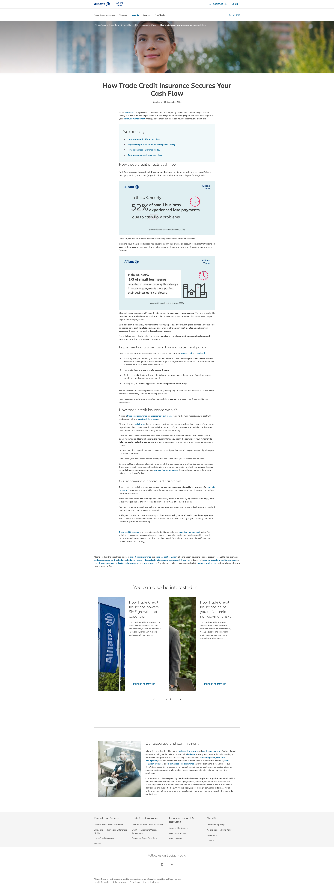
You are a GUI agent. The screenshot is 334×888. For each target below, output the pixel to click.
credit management (229, 560)
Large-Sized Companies (104, 838)
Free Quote (160, 15)
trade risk (185, 560)
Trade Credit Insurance (104, 15)
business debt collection (166, 557)
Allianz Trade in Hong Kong (219, 830)
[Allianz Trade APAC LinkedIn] (161, 864)
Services (146, 15)
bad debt (122, 560)
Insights (135, 15)
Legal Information (102, 882)
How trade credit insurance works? (144, 150)
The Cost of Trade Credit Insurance (147, 824)
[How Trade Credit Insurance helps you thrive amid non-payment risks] (182, 644)
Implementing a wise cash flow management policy (151, 144)
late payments (150, 563)
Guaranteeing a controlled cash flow (145, 155)
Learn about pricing (216, 824)
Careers (210, 840)
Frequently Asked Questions (144, 838)
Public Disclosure (151, 882)
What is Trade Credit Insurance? (108, 824)
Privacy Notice (119, 882)
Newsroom (212, 835)
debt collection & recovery (156, 560)
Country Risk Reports (178, 828)
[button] (234, 14)
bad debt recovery (135, 560)
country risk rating (211, 560)
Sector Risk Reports (178, 833)
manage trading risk (207, 563)
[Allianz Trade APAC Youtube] (172, 864)
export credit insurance (140, 557)
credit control (111, 560)
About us (123, 15)
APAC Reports (175, 838)
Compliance (135, 882)
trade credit (99, 560)
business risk (174, 560)
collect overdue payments (127, 563)
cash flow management (104, 563)
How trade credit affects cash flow (144, 139)
